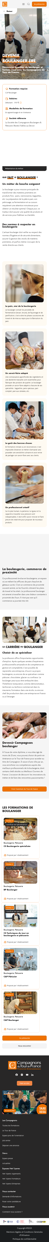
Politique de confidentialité (24, 1239)
